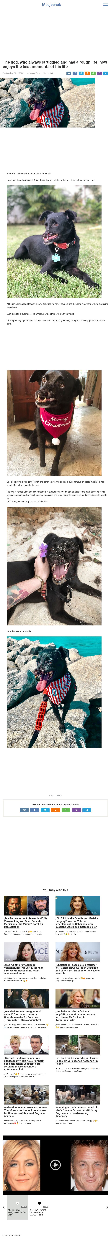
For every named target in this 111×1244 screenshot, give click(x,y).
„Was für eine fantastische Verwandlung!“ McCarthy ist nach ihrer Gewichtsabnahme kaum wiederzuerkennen (23, 969)
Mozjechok (51, 4)
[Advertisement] (55, 33)
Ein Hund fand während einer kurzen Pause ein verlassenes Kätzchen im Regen (77, 1060)
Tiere (38, 73)
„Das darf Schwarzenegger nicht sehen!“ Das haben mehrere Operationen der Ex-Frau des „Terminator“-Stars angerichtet (23, 1016)
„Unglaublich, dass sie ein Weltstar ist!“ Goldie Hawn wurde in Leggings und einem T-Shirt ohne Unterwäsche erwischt (78, 969)
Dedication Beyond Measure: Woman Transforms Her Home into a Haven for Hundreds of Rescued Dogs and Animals (26, 1112)
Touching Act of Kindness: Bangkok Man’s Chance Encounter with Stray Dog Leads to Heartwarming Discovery (77, 1112)
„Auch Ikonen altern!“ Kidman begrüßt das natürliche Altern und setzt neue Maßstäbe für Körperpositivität (76, 1016)
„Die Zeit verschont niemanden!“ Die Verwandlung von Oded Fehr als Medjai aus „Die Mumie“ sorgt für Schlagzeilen (25, 922)
